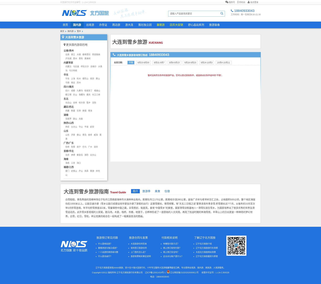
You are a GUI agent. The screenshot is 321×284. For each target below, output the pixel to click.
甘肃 (79, 111)
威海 (96, 135)
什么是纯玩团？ (105, 244)
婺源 (92, 171)
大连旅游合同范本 (139, 244)
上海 (73, 78)
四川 (67, 91)
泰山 (79, 135)
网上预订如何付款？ (172, 248)
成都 (73, 91)
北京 (67, 155)
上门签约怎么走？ (139, 252)
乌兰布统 (73, 70)
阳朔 (73, 147)
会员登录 (254, 2)
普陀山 (85, 78)
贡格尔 (93, 66)
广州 (90, 147)
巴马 (84, 147)
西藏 (67, 111)
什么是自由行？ (105, 256)
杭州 (79, 78)
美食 (157, 191)
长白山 (68, 103)
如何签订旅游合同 (139, 248)
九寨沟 (80, 91)
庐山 (81, 171)
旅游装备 (214, 24)
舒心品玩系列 (196, 24)
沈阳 (94, 103)
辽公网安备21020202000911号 (184, 272)
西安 (67, 127)
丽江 (73, 54)
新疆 (73, 111)
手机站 (242, 2)
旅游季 (146, 191)
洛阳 (86, 155)
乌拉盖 (76, 66)
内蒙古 (68, 66)
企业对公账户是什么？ (173, 256)
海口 (79, 163)
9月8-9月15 (174, 62)
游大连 (129, 24)
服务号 (231, 2)
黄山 (98, 78)
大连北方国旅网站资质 (206, 252)
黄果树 (87, 58)
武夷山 (74, 171)
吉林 (75, 103)
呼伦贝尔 (85, 66)
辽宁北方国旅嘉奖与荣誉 (207, 256)
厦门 (67, 171)
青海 (90, 111)
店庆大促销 (176, 24)
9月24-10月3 (206, 62)
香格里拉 (86, 54)
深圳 (96, 147)
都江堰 (68, 95)
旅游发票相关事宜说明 (141, 256)
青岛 (84, 135)
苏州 (79, 83)
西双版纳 (96, 54)
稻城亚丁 (88, 91)
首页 (65, 24)
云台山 (93, 155)
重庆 (88, 95)
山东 (67, 135)
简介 (135, 191)
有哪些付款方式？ (171, 244)
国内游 (77, 24)
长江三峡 (96, 95)
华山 (81, 127)
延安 (92, 127)
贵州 (75, 58)
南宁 (79, 147)
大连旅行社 (140, 268)
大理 (79, 54)
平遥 (86, 127)
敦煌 (84, 111)
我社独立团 (145, 24)
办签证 (103, 24)
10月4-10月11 (223, 62)
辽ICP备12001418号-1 (155, 272)
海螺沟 (82, 95)
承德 (73, 155)
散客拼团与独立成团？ (108, 248)
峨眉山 (97, 91)
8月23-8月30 (143, 62)
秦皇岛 (80, 155)
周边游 (116, 24)
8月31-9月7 (159, 62)
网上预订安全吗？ (171, 252)
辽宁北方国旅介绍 (204, 244)
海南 (67, 163)
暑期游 (161, 24)
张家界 (68, 119)
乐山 (75, 95)
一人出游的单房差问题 (108, 252)
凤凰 (81, 119)
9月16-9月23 (190, 62)
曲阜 (90, 135)
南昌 (86, 171)
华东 (67, 78)
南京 (92, 78)
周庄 (73, 83)
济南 (73, 135)
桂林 (67, 147)
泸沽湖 (68, 58)
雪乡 (79, 31)
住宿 (167, 191)
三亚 (73, 163)
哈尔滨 (82, 103)
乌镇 (67, 83)
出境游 (90, 24)
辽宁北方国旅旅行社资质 (207, 248)
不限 (131, 62)
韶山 (75, 119)
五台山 (74, 127)
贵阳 (81, 58)
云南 (67, 54)
